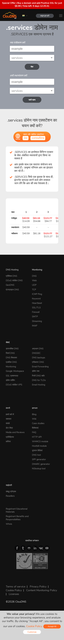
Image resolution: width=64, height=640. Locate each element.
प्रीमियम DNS (11, 275)
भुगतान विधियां (37, 450)
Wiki (34, 418)
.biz (26, 137)
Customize (32, 632)
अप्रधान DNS (37, 348)
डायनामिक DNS (12, 348)
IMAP (34, 325)
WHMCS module (40, 441)
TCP (34, 289)
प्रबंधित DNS (11, 362)
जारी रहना (32, 100)
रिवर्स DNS (10, 353)
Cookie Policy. (34, 626)
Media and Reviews (15, 432)
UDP (34, 284)
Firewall (35, 312)
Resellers (10, 495)
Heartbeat (37, 303)
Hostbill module (39, 445)
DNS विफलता (11, 357)
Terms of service (15, 586)
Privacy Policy (38, 586)
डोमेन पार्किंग (10, 380)
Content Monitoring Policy (41, 590)
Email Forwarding (40, 366)
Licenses (14, 594)
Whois (9, 523)
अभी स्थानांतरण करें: (18, 75)
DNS (34, 275)
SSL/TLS (36, 307)
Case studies (38, 423)
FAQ (34, 432)
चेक (32, 66)
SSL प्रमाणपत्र (12, 375)
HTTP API (37, 436)
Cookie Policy (14, 590)
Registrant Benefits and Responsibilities (17, 518)
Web (34, 280)
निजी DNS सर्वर (38, 375)
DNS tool (36, 454)
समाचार (8, 418)
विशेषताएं (35, 427)
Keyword (36, 298)
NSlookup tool (38, 468)
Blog (34, 414)
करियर (8, 441)
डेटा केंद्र (9, 427)
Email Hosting (38, 384)
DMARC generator (41, 464)
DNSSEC (36, 353)
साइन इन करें (44, 16)
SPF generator (39, 459)
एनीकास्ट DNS (38, 362)
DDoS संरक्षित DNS (14, 280)
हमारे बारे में (10, 414)
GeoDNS (10, 284)
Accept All (52, 626)
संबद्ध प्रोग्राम (11, 491)
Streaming (37, 321)
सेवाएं (8, 342)
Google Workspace (15, 371)
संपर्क (8, 423)
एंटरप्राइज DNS (12, 289)
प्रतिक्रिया (10, 436)
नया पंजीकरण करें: (17, 42)
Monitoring (37, 269)
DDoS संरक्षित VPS (14, 384)
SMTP (35, 316)
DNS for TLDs (39, 380)
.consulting (37, 137)
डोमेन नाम (35, 371)
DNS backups (38, 357)
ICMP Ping (37, 294)
